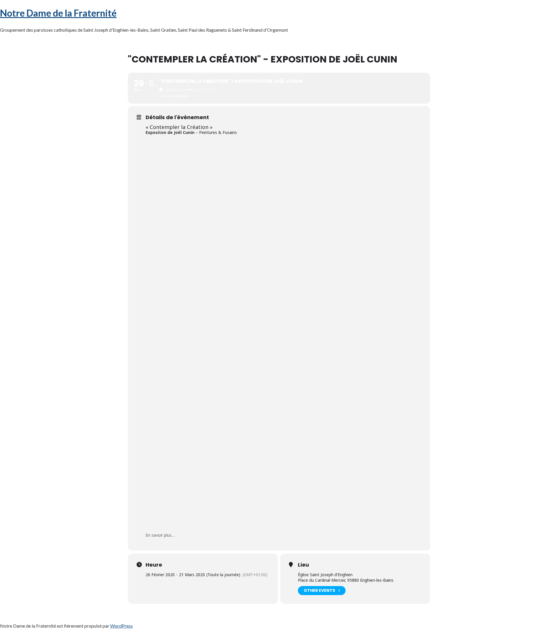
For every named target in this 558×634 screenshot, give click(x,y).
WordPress (121, 625)
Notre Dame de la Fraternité (58, 13)
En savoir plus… (160, 535)
